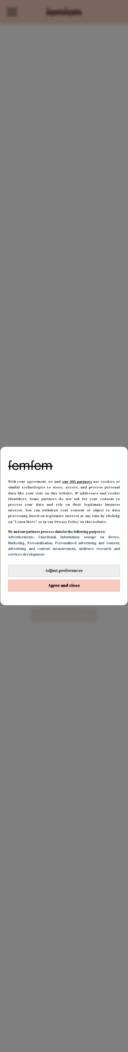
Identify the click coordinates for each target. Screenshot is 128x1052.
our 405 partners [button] (77, 481)
